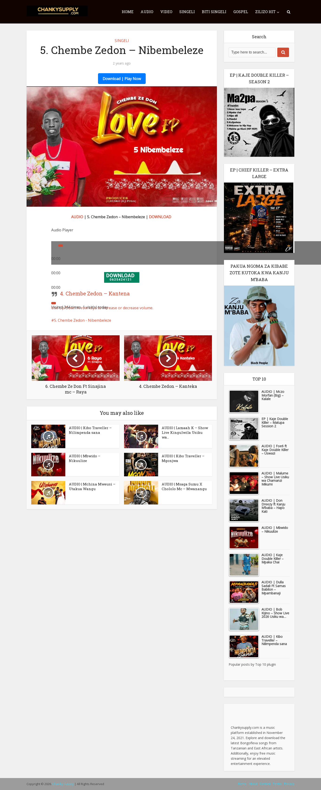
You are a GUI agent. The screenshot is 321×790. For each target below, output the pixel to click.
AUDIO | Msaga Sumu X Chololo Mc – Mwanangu (184, 486)
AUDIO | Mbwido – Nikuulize (84, 458)
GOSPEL (240, 11)
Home (242, 784)
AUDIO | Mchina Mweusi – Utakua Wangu (92, 486)
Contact (265, 784)
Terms (277, 784)
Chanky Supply (63, 784)
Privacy (289, 784)
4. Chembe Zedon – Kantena (95, 293)
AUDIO (147, 11)
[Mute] (53, 303)
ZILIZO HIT (265, 11)
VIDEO (166, 11)
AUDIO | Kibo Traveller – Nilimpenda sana (90, 430)
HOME (127, 11)
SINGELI (187, 11)
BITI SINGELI (214, 11)
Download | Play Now (122, 78)
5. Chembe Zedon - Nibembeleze (82, 320)
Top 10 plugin (265, 664)
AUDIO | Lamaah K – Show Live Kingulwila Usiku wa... (185, 432)
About (253, 784)
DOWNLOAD (160, 216)
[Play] (60, 245)
